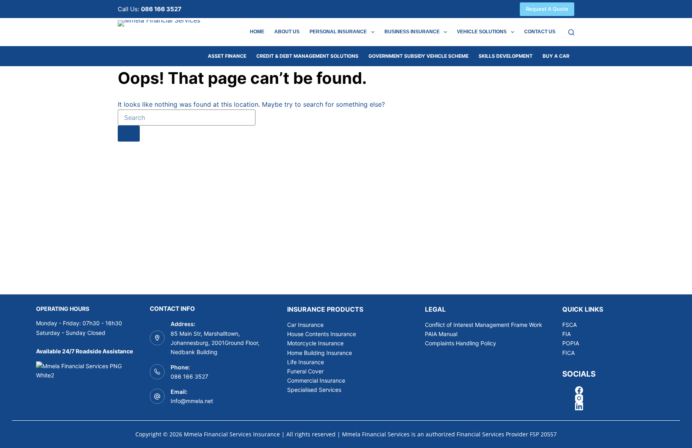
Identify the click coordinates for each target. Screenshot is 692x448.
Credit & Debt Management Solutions (307, 56)
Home (257, 31)
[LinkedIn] (509, 15)
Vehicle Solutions (482, 31)
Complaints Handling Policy (460, 343)
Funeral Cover (305, 371)
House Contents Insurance (321, 333)
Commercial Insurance (316, 380)
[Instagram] (509, 9)
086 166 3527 (189, 376)
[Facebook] (509, 3)
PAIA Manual (441, 333)
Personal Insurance (338, 31)
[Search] (571, 32)
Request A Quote (547, 9)
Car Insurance (305, 324)
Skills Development (506, 56)
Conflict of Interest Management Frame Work (483, 324)
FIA (566, 333)
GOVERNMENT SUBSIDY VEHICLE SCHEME (418, 56)
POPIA (570, 343)
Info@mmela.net (192, 400)
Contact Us (539, 31)
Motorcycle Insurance (315, 343)
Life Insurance (305, 362)
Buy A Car (556, 56)
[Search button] (129, 134)
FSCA (569, 324)
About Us (287, 31)
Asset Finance (227, 56)
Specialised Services (314, 389)
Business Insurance (412, 31)
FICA (568, 352)
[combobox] (186, 117)
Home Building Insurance (319, 352)
